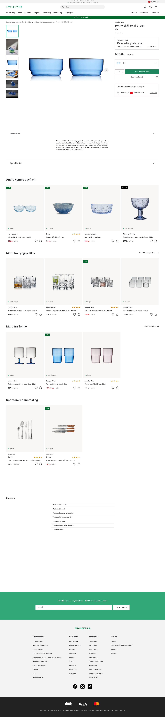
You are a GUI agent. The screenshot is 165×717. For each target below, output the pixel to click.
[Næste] (106, 70)
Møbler (72, 657)
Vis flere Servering (59, 521)
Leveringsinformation (40, 645)
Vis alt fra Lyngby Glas (147, 253)
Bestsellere (93, 657)
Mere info (153, 93)
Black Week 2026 (95, 669)
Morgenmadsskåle (47, 22)
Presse (113, 653)
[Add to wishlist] (36, 240)
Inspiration (155, 12)
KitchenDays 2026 (95, 673)
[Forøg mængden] (122, 71)
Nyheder (134, 12)
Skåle (36, 22)
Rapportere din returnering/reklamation (47, 657)
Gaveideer (93, 665)
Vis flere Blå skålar (59, 509)
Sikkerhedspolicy (39, 665)
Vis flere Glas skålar (60, 505)
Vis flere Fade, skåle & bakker (63, 525)
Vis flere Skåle (58, 529)
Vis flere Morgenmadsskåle (62, 517)
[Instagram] (82, 686)
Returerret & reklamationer (42, 653)
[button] (119, 33)
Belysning (72, 665)
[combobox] (153, 1)
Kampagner (69, 13)
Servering (47, 13)
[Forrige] (26, 70)
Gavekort (72, 673)
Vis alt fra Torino (149, 326)
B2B (34, 673)
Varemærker (144, 12)
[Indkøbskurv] (156, 7)
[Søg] (63, 7)
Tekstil (71, 661)
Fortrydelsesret (38, 677)
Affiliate (114, 649)
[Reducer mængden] (116, 71)
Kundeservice (38, 641)
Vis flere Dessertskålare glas (63, 513)
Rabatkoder (93, 677)
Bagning (37, 13)
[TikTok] (90, 686)
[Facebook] (75, 686)
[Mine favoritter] (150, 7)
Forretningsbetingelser (41, 661)
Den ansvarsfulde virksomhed (122, 645)
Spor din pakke (38, 649)
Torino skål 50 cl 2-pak (64, 22)
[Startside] (14, 7)
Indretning (57, 13)
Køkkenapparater (24, 13)
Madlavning (10, 13)
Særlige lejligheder (96, 661)
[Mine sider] (145, 7)
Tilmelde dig (152, 46)
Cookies (35, 669)
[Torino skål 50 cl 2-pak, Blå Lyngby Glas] (66, 70)
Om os (113, 641)
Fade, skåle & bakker (24, 22)
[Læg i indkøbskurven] (40, 240)
